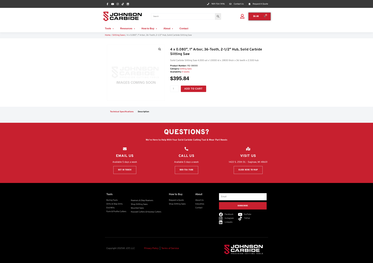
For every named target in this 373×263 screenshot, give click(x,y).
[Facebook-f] (107, 3)
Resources (126, 28)
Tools (108, 28)
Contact (184, 28)
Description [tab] (143, 112)
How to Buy (147, 28)
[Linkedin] (127, 3)
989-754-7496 (186, 170)
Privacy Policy (151, 248)
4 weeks (186, 72)
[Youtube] (112, 3)
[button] (159, 49)
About (166, 28)
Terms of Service (170, 248)
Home (107, 35)
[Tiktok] (122, 3)
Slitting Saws (118, 35)
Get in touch (124, 170)
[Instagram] (117, 3)
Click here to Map (248, 170)
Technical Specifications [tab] (122, 112)
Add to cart (193, 88)
